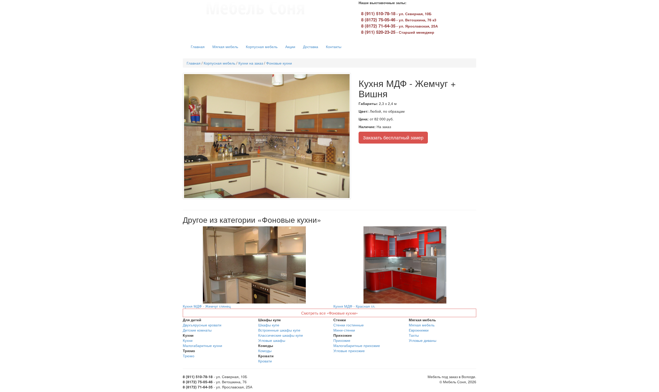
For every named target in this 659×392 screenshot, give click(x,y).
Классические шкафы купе (280, 335)
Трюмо (188, 355)
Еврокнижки (419, 330)
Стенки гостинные (348, 324)
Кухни (188, 340)
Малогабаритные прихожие (356, 345)
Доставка (310, 46)
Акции (290, 46)
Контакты (333, 46)
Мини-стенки (344, 330)
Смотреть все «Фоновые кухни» (329, 313)
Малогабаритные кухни (202, 345)
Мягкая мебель (225, 46)
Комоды (265, 350)
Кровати (265, 360)
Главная (198, 46)
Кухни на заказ (250, 63)
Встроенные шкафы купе (279, 330)
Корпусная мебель (262, 46)
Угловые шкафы (271, 340)
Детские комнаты (197, 330)
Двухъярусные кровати (202, 324)
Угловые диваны (422, 340)
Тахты (414, 335)
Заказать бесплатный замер (393, 137)
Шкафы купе (268, 324)
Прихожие (341, 340)
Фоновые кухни (279, 63)
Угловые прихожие (349, 350)
